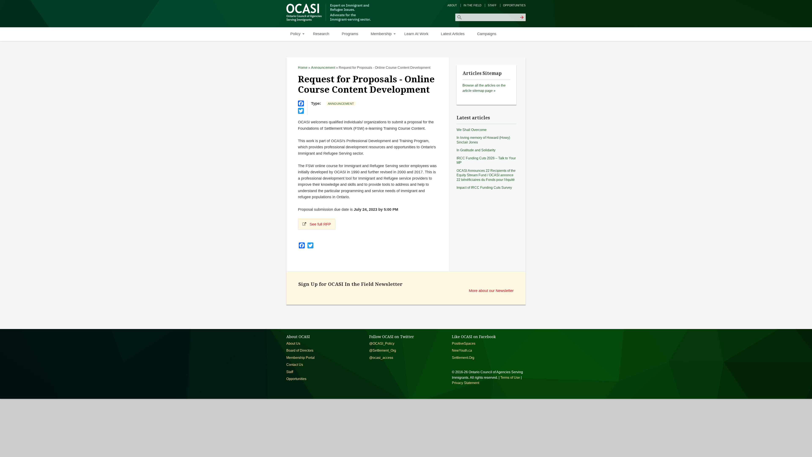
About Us (293, 343)
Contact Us (294, 364)
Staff (492, 5)
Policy (295, 34)
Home (302, 67)
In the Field (472, 5)
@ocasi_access (381, 357)
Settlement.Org (463, 357)
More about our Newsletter (491, 290)
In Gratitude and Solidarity (476, 150)
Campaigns (486, 34)
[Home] (329, 21)
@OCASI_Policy (381, 343)
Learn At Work (416, 34)
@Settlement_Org (382, 350)
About (452, 5)
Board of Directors (299, 350)
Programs (350, 34)
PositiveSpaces (463, 343)
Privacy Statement (465, 383)
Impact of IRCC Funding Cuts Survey (484, 187)
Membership (381, 34)
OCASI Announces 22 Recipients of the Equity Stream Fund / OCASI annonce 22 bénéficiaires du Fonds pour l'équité (486, 175)
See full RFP (320, 224)
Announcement (323, 67)
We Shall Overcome (472, 130)
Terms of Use (510, 377)
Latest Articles (453, 34)
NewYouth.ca (462, 350)
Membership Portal (300, 357)
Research (321, 34)
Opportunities (514, 5)
